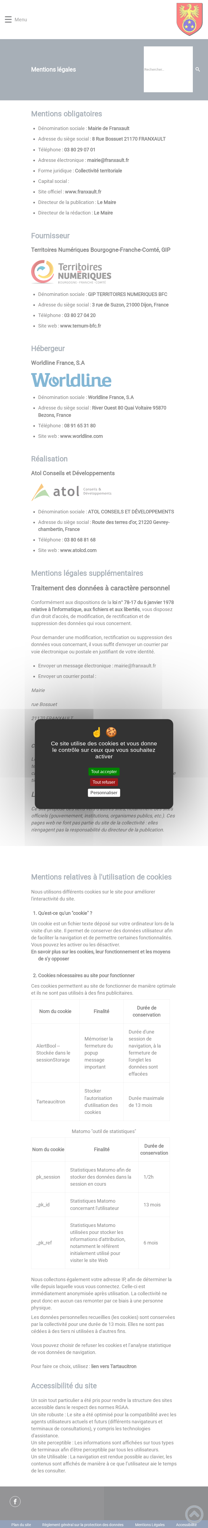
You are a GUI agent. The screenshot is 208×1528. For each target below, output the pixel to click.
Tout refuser (104, 782)
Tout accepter (104, 771)
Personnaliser (103, 792)
